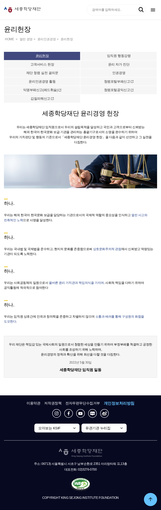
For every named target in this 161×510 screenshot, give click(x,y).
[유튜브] (80, 413)
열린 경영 (26, 39)
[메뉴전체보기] (153, 9)
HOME (10, 39)
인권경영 (118, 73)
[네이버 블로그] (92, 413)
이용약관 (33, 403)
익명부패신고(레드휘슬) (40, 90)
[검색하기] (141, 9)
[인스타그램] (56, 413)
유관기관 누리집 (97, 428)
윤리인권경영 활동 (42, 81)
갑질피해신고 (40, 99)
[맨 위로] (150, 499)
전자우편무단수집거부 (82, 403)
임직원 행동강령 (119, 56)
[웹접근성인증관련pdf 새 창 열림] (80, 484)
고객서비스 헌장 (42, 64)
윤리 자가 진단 (119, 64)
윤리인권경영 (47, 39)
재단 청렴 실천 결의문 (42, 73)
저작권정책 (52, 403)
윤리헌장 (67, 39)
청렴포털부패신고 (117, 81)
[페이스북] (68, 413)
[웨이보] (104, 413)
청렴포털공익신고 (117, 90)
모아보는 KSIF (49, 428)
